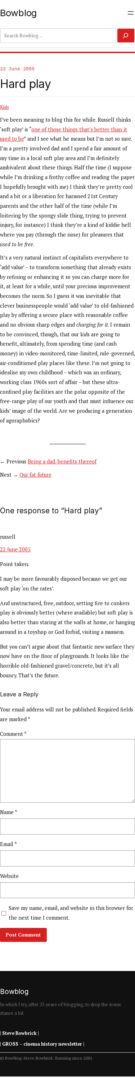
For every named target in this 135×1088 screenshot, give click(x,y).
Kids (4, 107)
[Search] (125, 35)
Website (9, 876)
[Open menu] (130, 13)
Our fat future (35, 474)
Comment (13, 733)
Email (8, 844)
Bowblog (18, 12)
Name (8, 812)
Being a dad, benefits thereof (62, 461)
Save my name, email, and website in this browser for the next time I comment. (71, 913)
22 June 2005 (15, 549)
